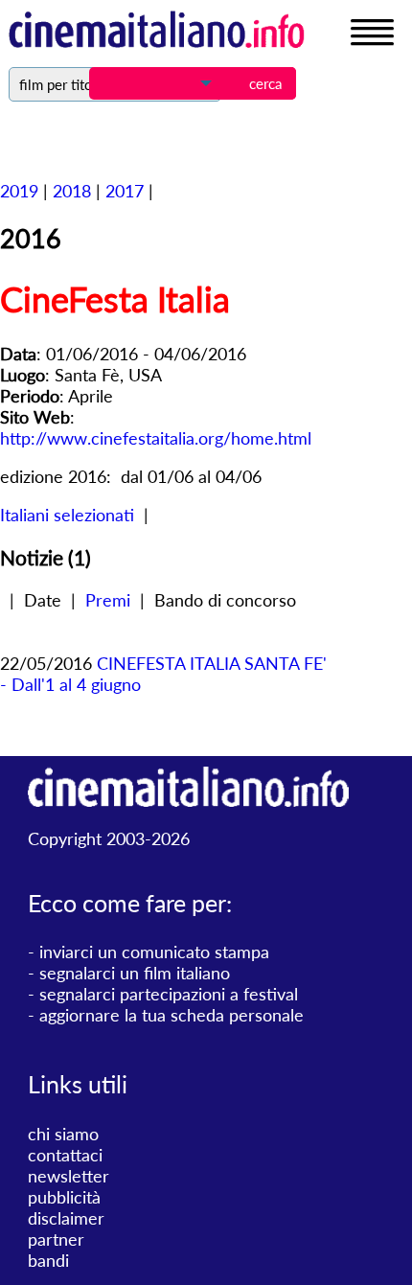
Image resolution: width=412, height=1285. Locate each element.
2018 (72, 190)
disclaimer (66, 1217)
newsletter (68, 1175)
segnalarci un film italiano (134, 972)
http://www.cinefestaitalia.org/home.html (155, 437)
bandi (48, 1260)
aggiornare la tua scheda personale (171, 1014)
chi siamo (63, 1133)
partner (56, 1239)
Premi (107, 599)
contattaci (65, 1154)
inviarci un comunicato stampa (154, 951)
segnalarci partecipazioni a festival (168, 993)
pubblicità (64, 1196)
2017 (124, 190)
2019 (19, 190)
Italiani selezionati (67, 514)
